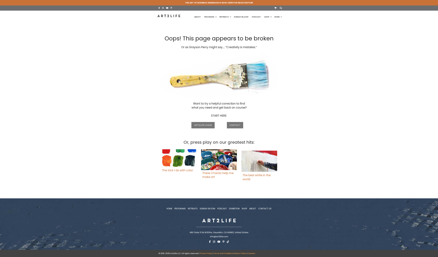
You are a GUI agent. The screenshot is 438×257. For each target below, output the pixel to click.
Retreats (224, 17)
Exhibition (234, 208)
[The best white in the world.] (259, 160)
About (197, 17)
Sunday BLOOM (241, 17)
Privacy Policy (206, 253)
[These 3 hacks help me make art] (219, 159)
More (277, 17)
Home (169, 208)
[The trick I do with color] (179, 158)
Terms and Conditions (223, 253)
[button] (216, 17)
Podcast (256, 17)
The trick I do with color (177, 170)
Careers (251, 253)
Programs (209, 17)
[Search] (280, 8)
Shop (266, 17)
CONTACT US (264, 208)
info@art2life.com (219, 236)
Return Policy (240, 253)
